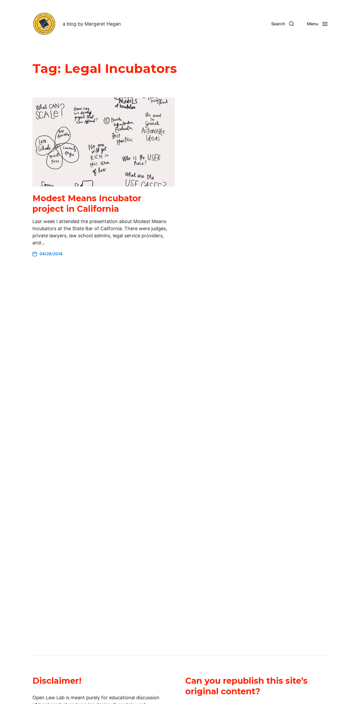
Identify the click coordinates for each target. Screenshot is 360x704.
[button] (282, 24)
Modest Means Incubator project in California (86, 203)
